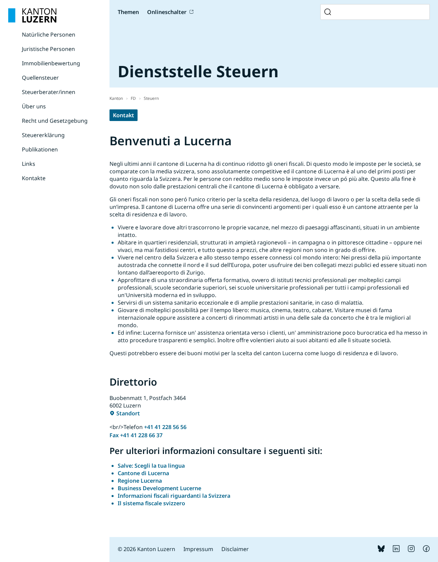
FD (133, 98)
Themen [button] (128, 12)
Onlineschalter (166, 12)
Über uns (34, 106)
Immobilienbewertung (51, 63)
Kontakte (34, 178)
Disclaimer (235, 549)
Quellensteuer (40, 77)
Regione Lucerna (140, 480)
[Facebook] (426, 550)
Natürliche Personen (48, 34)
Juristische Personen (48, 49)
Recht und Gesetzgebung (55, 120)
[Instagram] (411, 550)
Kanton (116, 98)
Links (28, 164)
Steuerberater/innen (48, 92)
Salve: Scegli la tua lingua (151, 465)
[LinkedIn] (396, 550)
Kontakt (123, 115)
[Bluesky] (381, 550)
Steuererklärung (43, 135)
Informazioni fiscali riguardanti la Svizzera (174, 495)
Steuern (151, 98)
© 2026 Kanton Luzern (146, 549)
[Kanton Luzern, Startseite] (32, 15)
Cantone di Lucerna (143, 473)
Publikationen (40, 149)
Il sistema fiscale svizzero (151, 503)
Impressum (198, 549)
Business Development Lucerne (159, 488)
